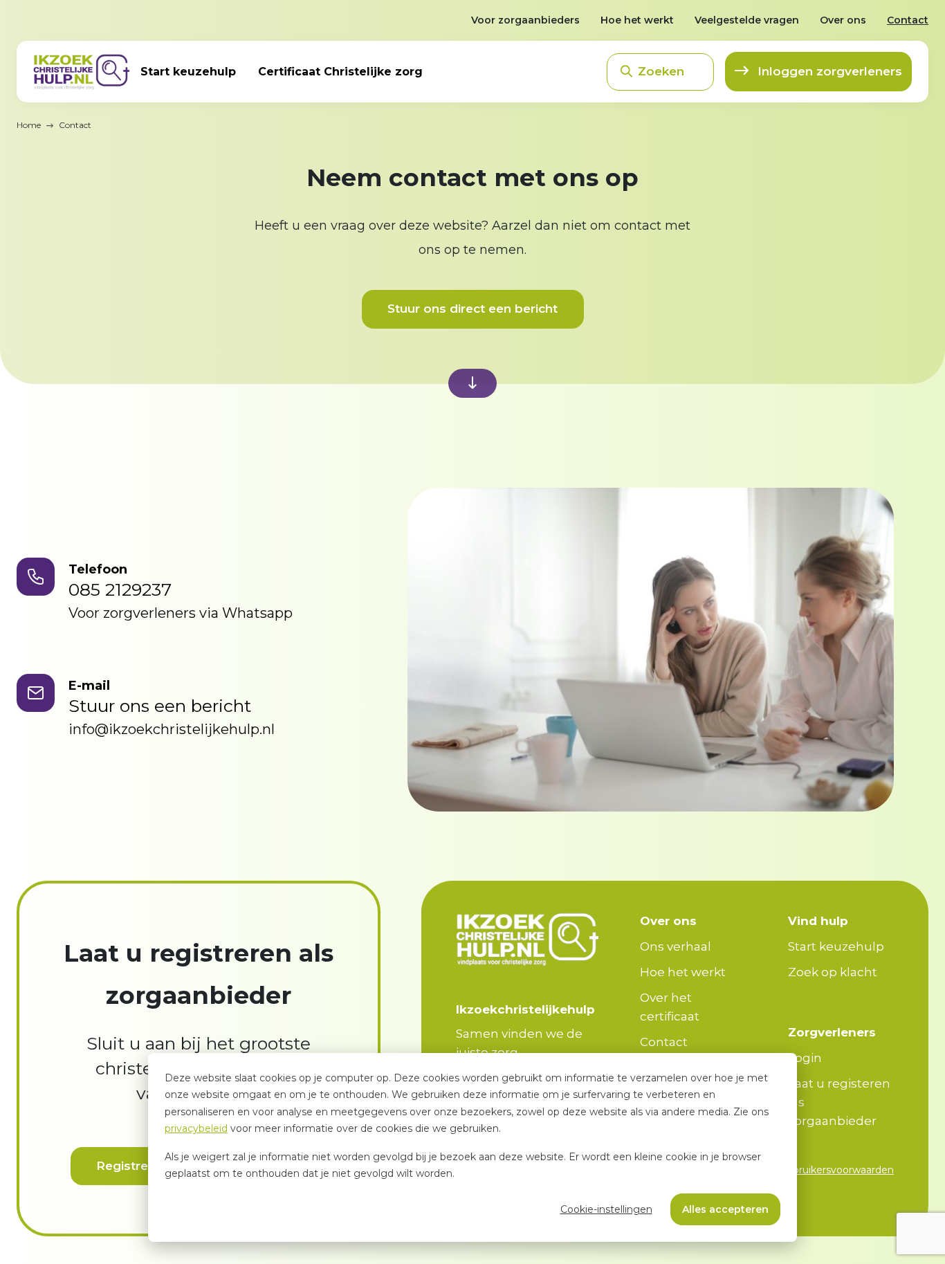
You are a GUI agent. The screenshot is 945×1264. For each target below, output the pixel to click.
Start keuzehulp (188, 71)
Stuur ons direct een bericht (472, 308)
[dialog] (472, 1147)
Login (805, 1058)
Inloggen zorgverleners (828, 71)
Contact (907, 20)
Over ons (843, 20)
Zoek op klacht (832, 972)
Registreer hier (141, 1166)
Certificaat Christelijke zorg (340, 71)
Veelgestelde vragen (747, 20)
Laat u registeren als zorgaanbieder (839, 1102)
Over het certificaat (669, 1007)
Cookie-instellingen (606, 1209)
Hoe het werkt (637, 20)
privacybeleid (196, 1128)
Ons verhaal (675, 946)
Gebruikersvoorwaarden (836, 1170)
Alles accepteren (725, 1209)
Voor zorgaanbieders (525, 20)
